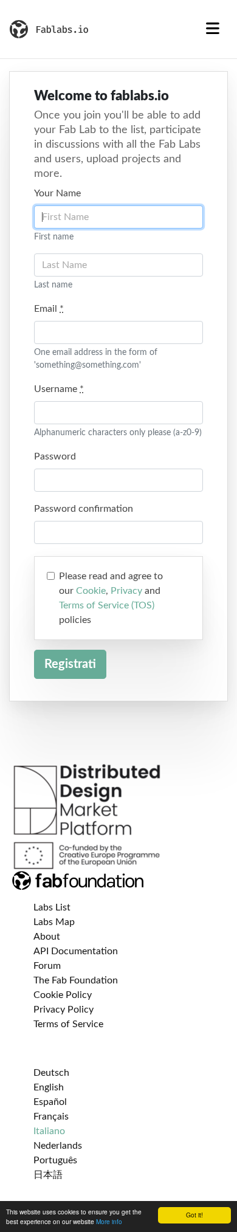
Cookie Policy (62, 995)
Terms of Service (68, 1024)
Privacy (126, 591)
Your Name (57, 193)
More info (109, 1221)
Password (55, 456)
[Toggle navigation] (212, 29)
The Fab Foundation (75, 980)
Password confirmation (83, 509)
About (46, 936)
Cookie (91, 591)
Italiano (49, 1131)
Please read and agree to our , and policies (111, 598)
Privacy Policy (63, 1009)
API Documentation (75, 951)
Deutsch (51, 1073)
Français (51, 1116)
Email (49, 309)
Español (50, 1102)
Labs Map (54, 922)
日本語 (48, 1175)
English (48, 1087)
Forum (47, 966)
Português (55, 1160)
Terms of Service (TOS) (106, 605)
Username (59, 389)
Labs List (51, 907)
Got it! (194, 1214)
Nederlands (57, 1146)
